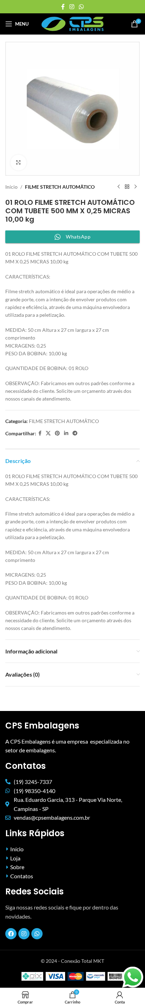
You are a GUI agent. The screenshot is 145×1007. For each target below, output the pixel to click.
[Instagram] (24, 933)
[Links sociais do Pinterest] (57, 433)
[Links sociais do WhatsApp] (81, 6)
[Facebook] (11, 933)
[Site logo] (72, 23)
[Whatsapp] (37, 933)
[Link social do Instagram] (71, 6)
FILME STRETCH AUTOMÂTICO (60, 187)
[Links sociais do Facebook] (63, 6)
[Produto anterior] (118, 187)
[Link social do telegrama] (75, 433)
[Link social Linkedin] (66, 433)
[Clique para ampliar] (18, 162)
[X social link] (48, 433)
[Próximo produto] (135, 187)
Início (11, 187)
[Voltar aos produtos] (127, 187)
